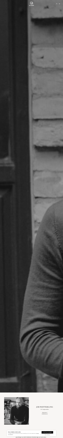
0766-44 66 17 (44, 414)
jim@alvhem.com (45, 415)
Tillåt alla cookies (47, 432)
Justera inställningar (47, 434)
